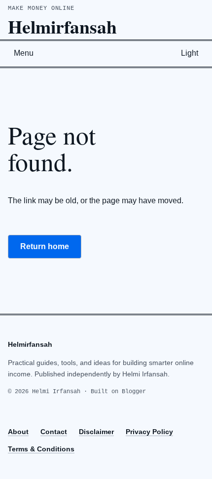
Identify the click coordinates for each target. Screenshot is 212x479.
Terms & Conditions (41, 449)
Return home (44, 246)
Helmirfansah (62, 26)
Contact (53, 432)
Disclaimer (96, 432)
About (18, 432)
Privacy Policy (149, 432)
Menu (24, 53)
